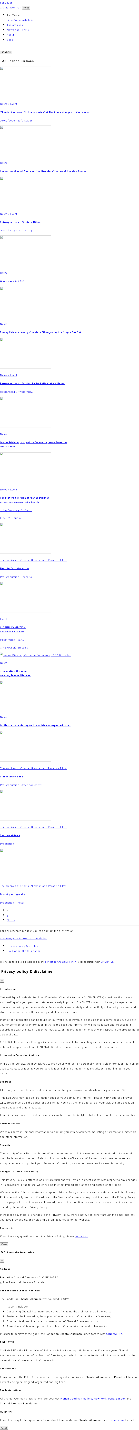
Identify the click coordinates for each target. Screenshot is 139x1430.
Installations (29, 19)
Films (10, 19)
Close (4, 1244)
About (10, 34)
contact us (81, 1236)
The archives (15, 24)
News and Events (18, 29)
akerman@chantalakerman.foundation (23, 938)
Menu (26, 7)
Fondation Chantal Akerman (60, 962)
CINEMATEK (107, 962)
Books (17, 19)
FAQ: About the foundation (24, 950)
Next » (11, 920)
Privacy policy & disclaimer (24, 945)
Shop (10, 39)
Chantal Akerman (10, 5)
